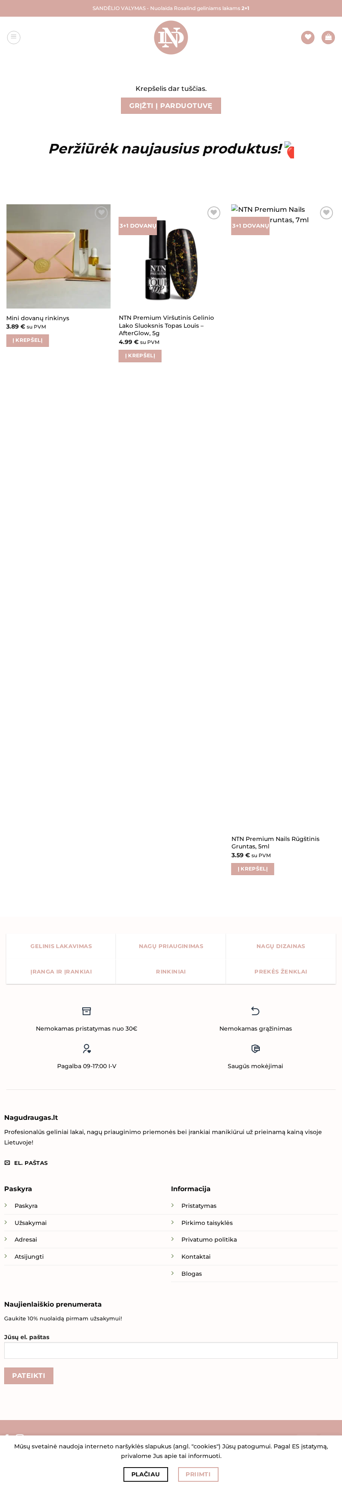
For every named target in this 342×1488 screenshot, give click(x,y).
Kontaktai (196, 1256)
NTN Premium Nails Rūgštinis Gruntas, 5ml (275, 843)
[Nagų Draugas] (171, 37)
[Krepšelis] (328, 38)
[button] (13, 37)
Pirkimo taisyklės (207, 1223)
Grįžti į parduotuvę (171, 106)
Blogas (191, 1273)
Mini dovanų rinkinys (37, 318)
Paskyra (26, 1205)
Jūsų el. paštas (26, 1337)
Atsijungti (29, 1256)
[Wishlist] (307, 38)
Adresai (26, 1239)
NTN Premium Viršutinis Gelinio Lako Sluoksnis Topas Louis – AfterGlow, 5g (166, 325)
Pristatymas (198, 1205)
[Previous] (6, 547)
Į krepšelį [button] (28, 340)
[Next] (335, 547)
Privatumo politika (209, 1239)
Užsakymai (31, 1223)
